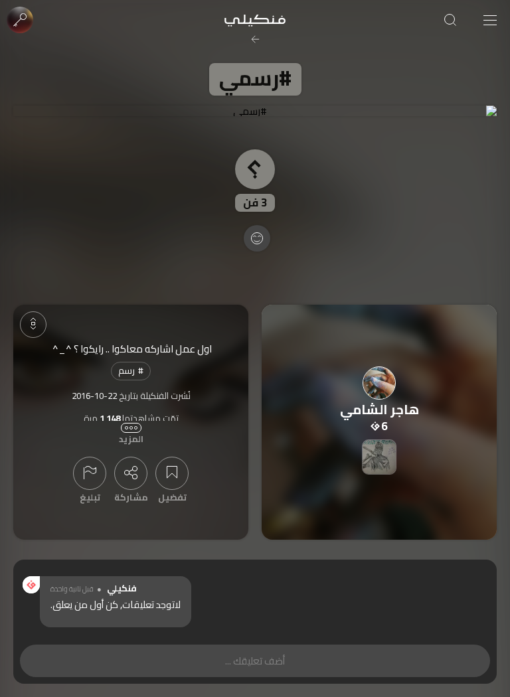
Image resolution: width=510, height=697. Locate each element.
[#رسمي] (255, 111)
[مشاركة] (130, 473)
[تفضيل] (172, 473)
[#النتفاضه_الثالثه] (379, 457)
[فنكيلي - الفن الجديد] (255, 20)
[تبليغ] (89, 473)
